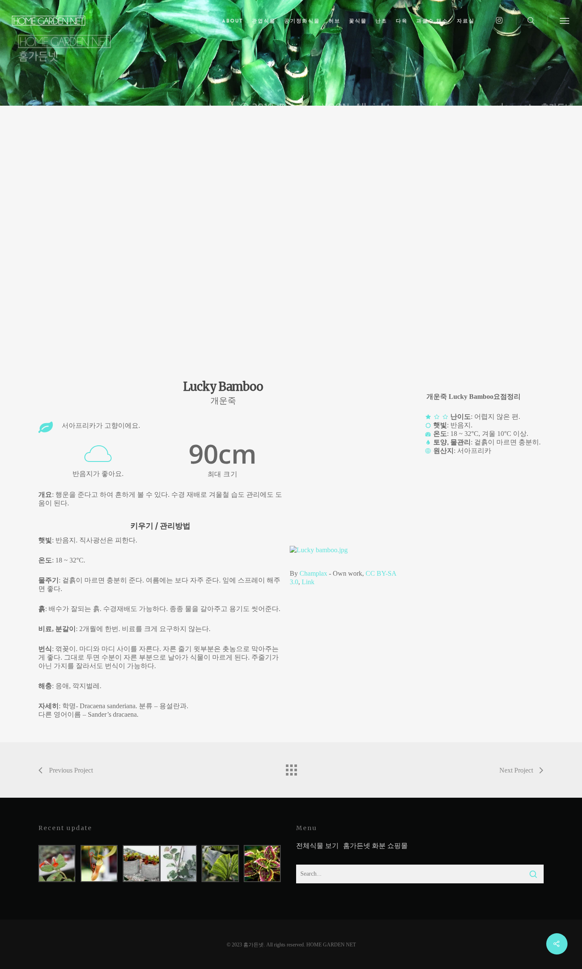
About (232, 20)
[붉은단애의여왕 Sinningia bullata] (56, 863)
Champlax (313, 573)
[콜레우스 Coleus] (262, 863)
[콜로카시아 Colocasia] (220, 863)
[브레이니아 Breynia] (178, 863)
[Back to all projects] (291, 767)
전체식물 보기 (317, 845)
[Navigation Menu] (565, 20)
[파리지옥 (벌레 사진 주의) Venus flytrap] (141, 863)
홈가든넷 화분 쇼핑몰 (375, 845)
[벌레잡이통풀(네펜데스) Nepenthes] (99, 863)
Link (308, 581)
